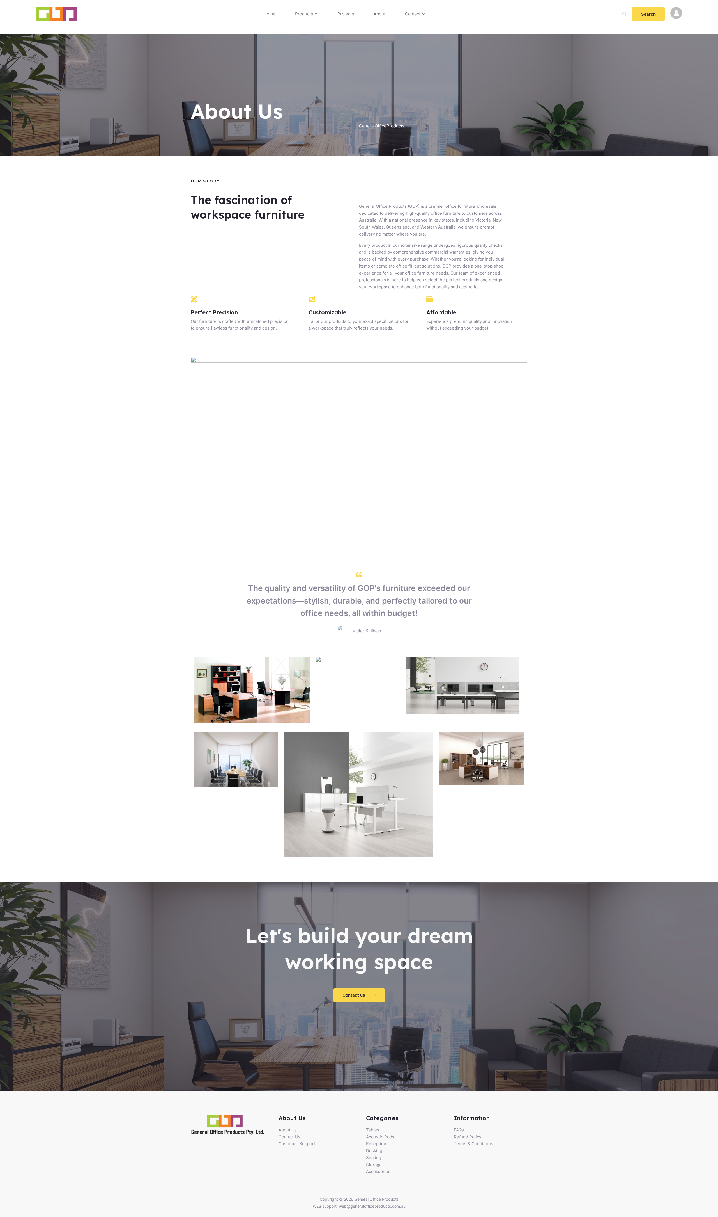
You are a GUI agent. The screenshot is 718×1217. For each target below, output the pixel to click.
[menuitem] (306, 14)
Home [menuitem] (269, 14)
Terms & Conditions (473, 1143)
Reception (376, 1143)
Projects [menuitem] (345, 14)
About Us (288, 1129)
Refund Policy (467, 1137)
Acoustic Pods (380, 1137)
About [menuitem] (379, 14)
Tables (372, 1129)
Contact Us (289, 1137)
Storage (374, 1164)
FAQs (459, 1129)
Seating (373, 1157)
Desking (374, 1150)
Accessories (378, 1171)
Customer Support (297, 1143)
